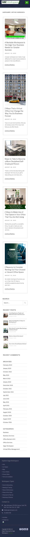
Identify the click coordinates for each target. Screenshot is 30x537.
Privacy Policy (6, 474)
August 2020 (7, 412)
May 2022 (6, 375)
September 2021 (8, 392)
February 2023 (7, 365)
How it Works (6, 472)
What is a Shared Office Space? (16, 336)
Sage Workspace (8, 446)
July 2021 (6, 395)
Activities (5, 517)
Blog (4, 469)
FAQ (4, 464)
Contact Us (5, 520)
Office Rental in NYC (9, 439)
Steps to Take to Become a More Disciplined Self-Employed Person (15, 161)
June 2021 (6, 399)
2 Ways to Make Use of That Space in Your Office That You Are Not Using (15, 214)
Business (6, 432)
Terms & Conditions (8, 476)
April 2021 (6, 405)
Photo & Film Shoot (7, 492)
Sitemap (10, 533)
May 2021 (6, 402)
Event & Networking (7, 485)
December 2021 (8, 385)
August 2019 (7, 419)
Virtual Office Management (11, 449)
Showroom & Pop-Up (8, 495)
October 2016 (7, 422)
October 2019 (7, 415)
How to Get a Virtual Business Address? (17, 343)
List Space (5, 467)
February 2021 (7, 409)
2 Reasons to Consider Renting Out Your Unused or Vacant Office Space (15, 269)
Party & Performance (8, 490)
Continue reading (9, 65)
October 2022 (7, 372)
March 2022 (6, 378)
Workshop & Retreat (8, 497)
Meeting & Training (7, 487)
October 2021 (7, 388)
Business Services (8, 436)
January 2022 (7, 382)
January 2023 (7, 368)
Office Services (7, 442)
